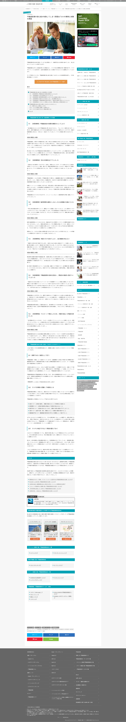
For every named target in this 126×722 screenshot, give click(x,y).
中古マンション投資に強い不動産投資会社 (86, 79)
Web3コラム (31, 659)
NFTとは (54, 659)
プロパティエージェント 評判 (90, 382)
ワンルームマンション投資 (82, 388)
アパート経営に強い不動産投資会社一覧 (86, 665)
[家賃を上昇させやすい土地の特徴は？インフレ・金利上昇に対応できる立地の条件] (79, 184)
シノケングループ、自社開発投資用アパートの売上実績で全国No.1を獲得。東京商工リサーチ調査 (91, 274)
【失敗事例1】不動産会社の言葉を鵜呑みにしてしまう (45, 94)
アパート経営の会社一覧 (82, 133)
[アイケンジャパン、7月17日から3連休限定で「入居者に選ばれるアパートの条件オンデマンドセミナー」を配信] (79, 262)
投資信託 (78, 0)
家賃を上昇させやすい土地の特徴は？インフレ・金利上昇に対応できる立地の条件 (91, 183)
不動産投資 (47, 0)
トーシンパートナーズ (82, 108)
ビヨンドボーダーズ (35, 565)
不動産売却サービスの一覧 (83, 669)
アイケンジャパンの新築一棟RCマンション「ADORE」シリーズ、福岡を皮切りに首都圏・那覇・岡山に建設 (91, 176)
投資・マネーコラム (46, 627)
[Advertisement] (38, 613)
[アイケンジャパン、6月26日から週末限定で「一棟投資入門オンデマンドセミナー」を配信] (79, 269)
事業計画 (62, 629)
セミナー (29, 693)
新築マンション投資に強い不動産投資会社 (86, 75)
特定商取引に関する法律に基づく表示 (84, 702)
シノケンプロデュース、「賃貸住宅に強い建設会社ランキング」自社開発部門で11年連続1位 (91, 253)
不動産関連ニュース (81, 297)
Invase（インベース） (82, 160)
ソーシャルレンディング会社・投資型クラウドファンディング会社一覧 (62, 698)
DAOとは (54, 672)
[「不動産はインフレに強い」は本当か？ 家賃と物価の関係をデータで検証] (79, 198)
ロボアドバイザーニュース (34, 679)
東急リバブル (33, 597)
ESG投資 (68, 0)
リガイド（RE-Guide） (35, 592)
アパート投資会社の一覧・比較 (85, 307)
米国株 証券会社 (93, 384)
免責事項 (78, 699)
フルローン (36, 631)
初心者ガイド (53, 4)
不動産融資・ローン (82, 328)
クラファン (37, 0)
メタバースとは (55, 669)
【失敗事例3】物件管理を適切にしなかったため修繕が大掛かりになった (49, 97)
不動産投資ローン (80, 382)
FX (99, 0)
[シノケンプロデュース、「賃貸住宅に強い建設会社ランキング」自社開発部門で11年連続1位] (79, 255)
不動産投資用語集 (81, 373)
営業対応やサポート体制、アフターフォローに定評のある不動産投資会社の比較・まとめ (50, 479)
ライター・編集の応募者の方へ (83, 681)
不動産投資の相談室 (82, 342)
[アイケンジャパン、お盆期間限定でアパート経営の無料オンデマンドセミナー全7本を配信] (79, 248)
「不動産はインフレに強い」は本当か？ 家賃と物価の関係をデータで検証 (91, 197)
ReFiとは (54, 665)
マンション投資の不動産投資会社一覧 (85, 662)
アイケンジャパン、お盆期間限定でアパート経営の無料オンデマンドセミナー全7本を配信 (91, 246)
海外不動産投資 (81, 321)
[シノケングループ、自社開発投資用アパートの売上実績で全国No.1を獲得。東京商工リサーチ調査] (79, 276)
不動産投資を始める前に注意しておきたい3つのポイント (43, 104)
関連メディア (97, 4)
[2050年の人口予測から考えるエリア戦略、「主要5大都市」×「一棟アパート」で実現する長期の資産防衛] (79, 170)
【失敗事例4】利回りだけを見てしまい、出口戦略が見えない (46, 98)
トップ (5, 0)
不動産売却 (80, 331)
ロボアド (26, 0)
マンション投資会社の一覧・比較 (85, 304)
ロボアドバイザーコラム (33, 662)
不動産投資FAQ (80, 369)
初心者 (57, 629)
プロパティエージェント (59, 553)
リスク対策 (52, 629)
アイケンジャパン (58, 577)
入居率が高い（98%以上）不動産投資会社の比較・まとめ (43, 491)
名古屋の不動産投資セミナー (84, 359)
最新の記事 (42, 496)
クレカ (110, 0)
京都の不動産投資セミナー (84, 355)
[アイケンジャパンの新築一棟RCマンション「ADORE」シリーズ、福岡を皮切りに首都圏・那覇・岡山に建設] (79, 177)
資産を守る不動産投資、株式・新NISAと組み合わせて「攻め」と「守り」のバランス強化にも (91, 204)
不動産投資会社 (74, 4)
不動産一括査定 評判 (81, 387)
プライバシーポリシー (81, 695)
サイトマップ (79, 692)
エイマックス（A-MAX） (82, 104)
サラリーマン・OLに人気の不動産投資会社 (86, 82)
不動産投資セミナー (81, 345)
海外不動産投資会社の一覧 (83, 152)
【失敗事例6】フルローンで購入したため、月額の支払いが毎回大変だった (50, 102)
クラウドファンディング (33, 686)
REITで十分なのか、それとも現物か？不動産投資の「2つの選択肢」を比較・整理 (90, 190)
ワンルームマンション (32, 629)
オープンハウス (57, 565)
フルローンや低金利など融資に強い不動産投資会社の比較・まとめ (45, 486)
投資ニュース (30, 672)
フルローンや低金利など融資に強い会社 (86, 86)
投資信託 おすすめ (80, 390)
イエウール (33, 599)
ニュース (60, 4)
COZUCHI (88, 384)
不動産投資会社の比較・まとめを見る (85, 96)
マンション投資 (31, 627)
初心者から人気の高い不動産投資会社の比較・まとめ (42, 482)
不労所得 (30, 631)
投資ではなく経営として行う (39, 106)
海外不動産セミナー (89, 387)
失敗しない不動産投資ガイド (82, 655)
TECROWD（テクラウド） (83, 145)
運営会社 (78, 688)
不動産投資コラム (55, 627)
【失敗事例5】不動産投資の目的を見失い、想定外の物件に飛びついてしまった (51, 100)
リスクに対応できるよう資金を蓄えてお (41, 109)
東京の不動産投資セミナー (84, 348)
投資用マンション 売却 (89, 385)
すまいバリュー (34, 594)
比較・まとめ (82, 4)
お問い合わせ (79, 678)
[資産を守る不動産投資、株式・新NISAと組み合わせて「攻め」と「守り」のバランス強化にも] (79, 205)
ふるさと (58, 0)
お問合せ (90, 4)
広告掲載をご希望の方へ (81, 685)
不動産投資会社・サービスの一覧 (83, 659)
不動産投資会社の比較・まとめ (84, 366)
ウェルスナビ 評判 (95, 380)
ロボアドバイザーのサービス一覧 (59, 685)
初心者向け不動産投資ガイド (83, 293)
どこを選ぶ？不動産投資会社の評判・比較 (43, 382)
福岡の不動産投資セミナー (84, 362)
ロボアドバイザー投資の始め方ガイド (60, 681)
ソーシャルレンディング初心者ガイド (60, 693)
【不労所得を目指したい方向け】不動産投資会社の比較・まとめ (44, 488)
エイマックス (33, 553)
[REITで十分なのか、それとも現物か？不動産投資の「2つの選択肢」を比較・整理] (79, 191)
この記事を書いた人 (33, 496)
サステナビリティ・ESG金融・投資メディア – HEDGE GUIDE (81, 720)
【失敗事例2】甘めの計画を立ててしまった (42, 95)
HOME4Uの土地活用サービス (37, 577)
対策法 (72, 629)
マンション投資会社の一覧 (83, 115)
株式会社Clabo (65, 717)
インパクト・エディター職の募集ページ (86, 285)
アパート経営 (38, 627)
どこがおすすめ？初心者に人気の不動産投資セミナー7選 (50, 81)
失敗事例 (67, 629)
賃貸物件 (40, 629)
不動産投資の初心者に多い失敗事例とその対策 (41, 92)
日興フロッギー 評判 (81, 385)
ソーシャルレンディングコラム (85, 324)
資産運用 (80, 335)
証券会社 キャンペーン (81, 384)
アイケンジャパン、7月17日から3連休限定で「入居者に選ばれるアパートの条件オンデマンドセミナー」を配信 (91, 260)
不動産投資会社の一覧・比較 (83, 300)
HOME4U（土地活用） (82, 130)
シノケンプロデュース (35, 580)
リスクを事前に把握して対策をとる (41, 107)
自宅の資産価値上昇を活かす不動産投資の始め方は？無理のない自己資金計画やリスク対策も (91, 211)
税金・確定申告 (81, 338)
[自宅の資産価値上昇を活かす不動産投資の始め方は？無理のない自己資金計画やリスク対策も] (79, 212)
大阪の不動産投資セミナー (84, 352)
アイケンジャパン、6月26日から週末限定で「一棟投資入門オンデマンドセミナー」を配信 (91, 267)
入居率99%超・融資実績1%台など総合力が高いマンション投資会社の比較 (46, 484)
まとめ (31, 111)
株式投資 (89, 0)
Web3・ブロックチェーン (34, 676)
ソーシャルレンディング (92, 388)
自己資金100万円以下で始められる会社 (86, 89)
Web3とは (54, 655)
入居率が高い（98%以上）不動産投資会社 (86, 72)
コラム (66, 4)
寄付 (120, 0)
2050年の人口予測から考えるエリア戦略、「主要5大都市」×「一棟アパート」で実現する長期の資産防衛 (91, 169)
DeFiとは (54, 662)
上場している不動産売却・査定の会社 (85, 93)
